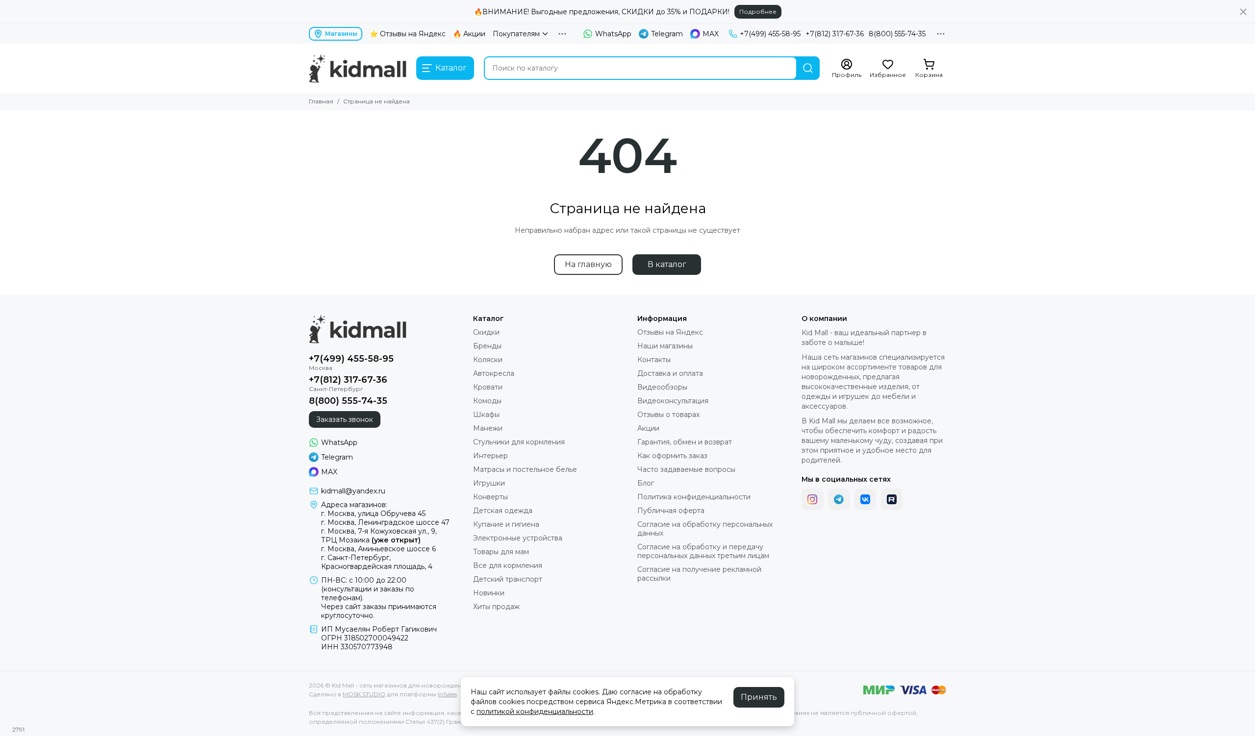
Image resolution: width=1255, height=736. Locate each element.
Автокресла (493, 373)
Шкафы (486, 414)
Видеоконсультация (672, 400)
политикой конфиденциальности (535, 711)
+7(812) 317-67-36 (834, 33)
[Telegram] (839, 499)
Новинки (488, 593)
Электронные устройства (517, 538)
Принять (759, 697)
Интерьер (490, 455)
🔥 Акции (469, 33)
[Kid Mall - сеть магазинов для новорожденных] (357, 68)
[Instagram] (812, 499)
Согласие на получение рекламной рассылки (699, 574)
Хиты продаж (496, 606)
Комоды (487, 400)
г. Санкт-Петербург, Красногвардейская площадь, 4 (376, 562)
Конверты (490, 496)
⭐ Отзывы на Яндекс (408, 33)
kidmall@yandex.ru (353, 491)
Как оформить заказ (672, 455)
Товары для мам (501, 551)
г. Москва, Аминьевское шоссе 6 (378, 548)
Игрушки (489, 483)
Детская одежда (502, 510)
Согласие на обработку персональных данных (705, 529)
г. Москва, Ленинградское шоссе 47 (385, 522)
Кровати (487, 387)
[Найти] (808, 68)
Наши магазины (665, 346)
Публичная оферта (670, 510)
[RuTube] (892, 499)
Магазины (341, 33)
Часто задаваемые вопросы (686, 469)
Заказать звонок (344, 419)
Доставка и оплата (670, 373)
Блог (645, 483)
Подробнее (758, 11)
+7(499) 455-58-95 (770, 33)
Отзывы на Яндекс (670, 332)
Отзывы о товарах (668, 414)
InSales (447, 694)
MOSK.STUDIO (364, 694)
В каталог (667, 264)
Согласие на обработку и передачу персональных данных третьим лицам (703, 551)
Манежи (487, 428)
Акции (648, 428)
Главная (321, 101)
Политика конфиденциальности (694, 496)
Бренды (487, 346)
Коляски (487, 359)
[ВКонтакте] (865, 499)
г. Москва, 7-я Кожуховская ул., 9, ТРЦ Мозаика (379, 535)
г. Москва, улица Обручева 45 (373, 513)
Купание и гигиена (506, 524)
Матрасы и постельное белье (525, 469)
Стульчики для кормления (519, 442)
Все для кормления (507, 565)
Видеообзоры (662, 387)
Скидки (486, 332)
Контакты (654, 359)
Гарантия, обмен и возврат (684, 442)
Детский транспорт (507, 579)
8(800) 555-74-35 (897, 33)
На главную (588, 264)
